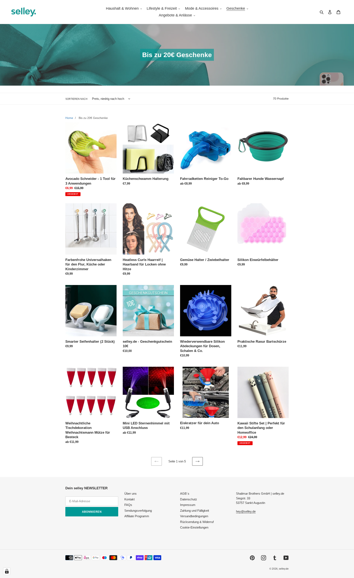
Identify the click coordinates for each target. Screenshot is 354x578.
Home (69, 118)
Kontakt (129, 499)
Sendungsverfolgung (138, 510)
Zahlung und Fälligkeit (194, 510)
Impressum (187, 505)
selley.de (284, 568)
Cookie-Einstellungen (194, 527)
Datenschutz (188, 499)
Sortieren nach (76, 99)
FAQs (128, 505)
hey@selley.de (246, 511)
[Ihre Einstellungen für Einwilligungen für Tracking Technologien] (6, 571)
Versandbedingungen (194, 516)
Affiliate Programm (136, 516)
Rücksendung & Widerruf (197, 522)
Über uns (130, 493)
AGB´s (184, 493)
